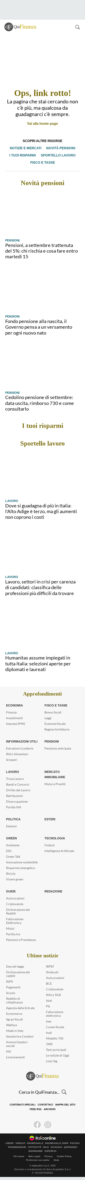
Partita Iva (13, 934)
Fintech (49, 845)
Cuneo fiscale (55, 1027)
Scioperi (11, 760)
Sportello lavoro (57, 155)
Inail (49, 1032)
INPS (9, 981)
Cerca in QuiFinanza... (39, 1092)
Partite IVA (13, 807)
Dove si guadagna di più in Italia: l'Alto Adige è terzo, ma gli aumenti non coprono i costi (41, 511)
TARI (49, 1044)
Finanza (11, 712)
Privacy (48, 1156)
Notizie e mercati (26, 148)
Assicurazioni (15, 898)
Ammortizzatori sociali (17, 1044)
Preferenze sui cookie (37, 1160)
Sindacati (52, 972)
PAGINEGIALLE (35, 1143)
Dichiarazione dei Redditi (18, 911)
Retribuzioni (14, 796)
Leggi (47, 718)
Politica (13, 819)
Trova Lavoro (15, 779)
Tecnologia (54, 838)
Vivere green (14, 879)
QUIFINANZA (70, 1147)
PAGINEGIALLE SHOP (56, 1143)
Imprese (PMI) (15, 723)
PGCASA (75, 1143)
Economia (14, 705)
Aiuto (56, 1160)
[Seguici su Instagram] (47, 1124)
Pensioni (12, 240)
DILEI (46, 1147)
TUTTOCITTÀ (34, 1147)
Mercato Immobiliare (54, 774)
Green (11, 838)
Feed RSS (35, 1109)
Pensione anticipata (57, 748)
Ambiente (12, 845)
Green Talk (13, 856)
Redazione (53, 891)
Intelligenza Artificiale (59, 851)
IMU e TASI (53, 995)
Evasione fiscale (55, 723)
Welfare (11, 1025)
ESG (9, 851)
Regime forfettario (57, 729)
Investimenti (14, 718)
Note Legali (34, 1156)
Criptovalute (14, 904)
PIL (48, 1006)
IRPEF (50, 966)
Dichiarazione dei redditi (18, 974)
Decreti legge (15, 966)
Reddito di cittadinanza (14, 1000)
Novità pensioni (60, 148)
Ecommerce (14, 1013)
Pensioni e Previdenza (21, 940)
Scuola (10, 993)
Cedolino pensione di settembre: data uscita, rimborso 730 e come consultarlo (39, 403)
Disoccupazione (17, 801)
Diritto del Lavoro (18, 790)
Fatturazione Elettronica (14, 921)
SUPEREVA (50, 1151)
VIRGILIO (20, 1143)
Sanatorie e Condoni (20, 1036)
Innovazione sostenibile (22, 862)
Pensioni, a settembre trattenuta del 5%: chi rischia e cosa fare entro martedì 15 (41, 251)
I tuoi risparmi (23, 155)
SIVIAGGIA (56, 1147)
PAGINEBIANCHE (17, 1147)
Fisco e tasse (42, 162)
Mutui (10, 928)
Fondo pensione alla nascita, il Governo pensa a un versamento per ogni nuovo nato (38, 327)
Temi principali (56, 1050)
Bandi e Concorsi (17, 784)
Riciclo (10, 873)
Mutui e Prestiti (55, 784)
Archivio (49, 1109)
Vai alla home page (42, 123)
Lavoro (11, 500)
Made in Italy (15, 1030)
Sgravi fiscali (14, 1019)
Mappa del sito (64, 1105)
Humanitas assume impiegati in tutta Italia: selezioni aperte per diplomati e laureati (38, 663)
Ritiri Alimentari (17, 754)
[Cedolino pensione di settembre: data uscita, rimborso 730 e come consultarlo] (42, 365)
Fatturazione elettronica (54, 1013)
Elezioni (11, 826)
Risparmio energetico (20, 868)
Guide (10, 891)
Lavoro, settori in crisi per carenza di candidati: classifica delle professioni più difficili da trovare (40, 587)
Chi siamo (19, 1156)
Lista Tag (51, 1061)
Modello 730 (54, 1038)
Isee (48, 1021)
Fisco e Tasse (54, 705)
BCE (49, 983)
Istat (49, 1000)
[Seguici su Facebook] (37, 1124)
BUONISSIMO (36, 1151)
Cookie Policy (64, 1156)
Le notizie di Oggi (57, 1055)
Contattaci (44, 1105)
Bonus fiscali (52, 712)
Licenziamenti (15, 1057)
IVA (8, 1051)
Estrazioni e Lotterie (19, 748)
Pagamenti (13, 987)
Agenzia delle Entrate (20, 1008)
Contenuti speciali (23, 1105)
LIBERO (9, 1143)
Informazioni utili (21, 741)
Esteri (49, 819)
